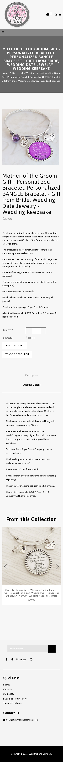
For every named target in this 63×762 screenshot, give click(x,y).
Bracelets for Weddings (23, 73)
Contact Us (8, 694)
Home (5, 73)
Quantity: (7, 330)
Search (6, 684)
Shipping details (32, 384)
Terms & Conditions (12, 703)
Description (31, 375)
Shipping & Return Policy (14, 698)
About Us (7, 689)
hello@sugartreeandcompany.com (22, 719)
